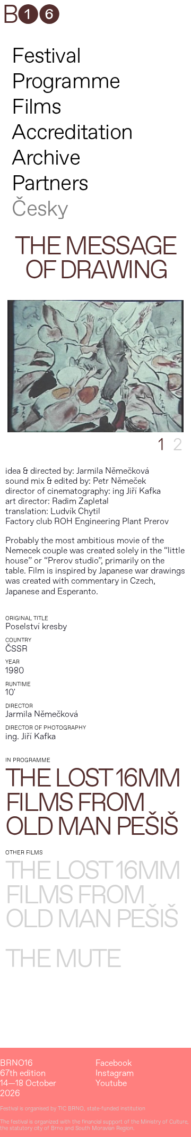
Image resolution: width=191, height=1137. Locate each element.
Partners (50, 183)
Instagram (115, 1073)
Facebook (114, 1063)
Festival (46, 56)
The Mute (62, 959)
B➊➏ (30, 15)
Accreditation (72, 132)
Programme (66, 82)
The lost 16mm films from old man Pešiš (92, 803)
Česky (40, 209)
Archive (46, 158)
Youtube (111, 1084)
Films (36, 107)
